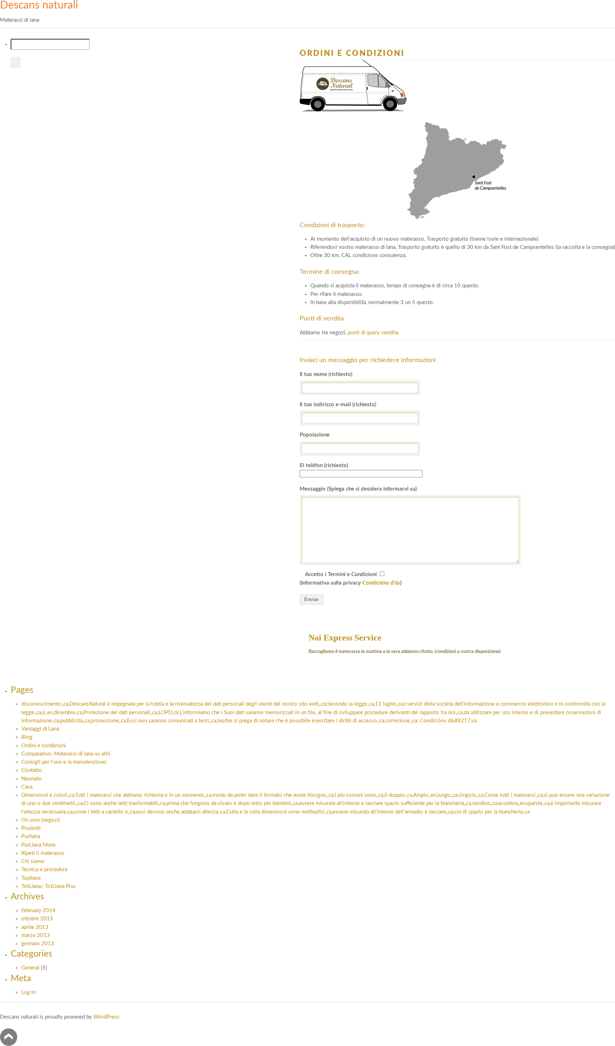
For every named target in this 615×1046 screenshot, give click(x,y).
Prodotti (31, 828)
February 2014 (38, 910)
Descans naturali (39, 5)
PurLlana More (38, 845)
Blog (26, 737)
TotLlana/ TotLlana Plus (48, 886)
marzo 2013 (35, 935)
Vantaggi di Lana (40, 729)
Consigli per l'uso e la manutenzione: (64, 762)
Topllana (31, 878)
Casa (26, 787)
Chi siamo (32, 861)
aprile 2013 (34, 927)
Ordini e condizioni (43, 745)
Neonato (31, 778)
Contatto (31, 770)
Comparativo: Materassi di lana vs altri (65, 754)
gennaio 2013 (37, 943)
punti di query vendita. (374, 332)
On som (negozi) (40, 820)
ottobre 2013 (37, 918)
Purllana (30, 836)
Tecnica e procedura (44, 869)
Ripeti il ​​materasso (42, 853)
